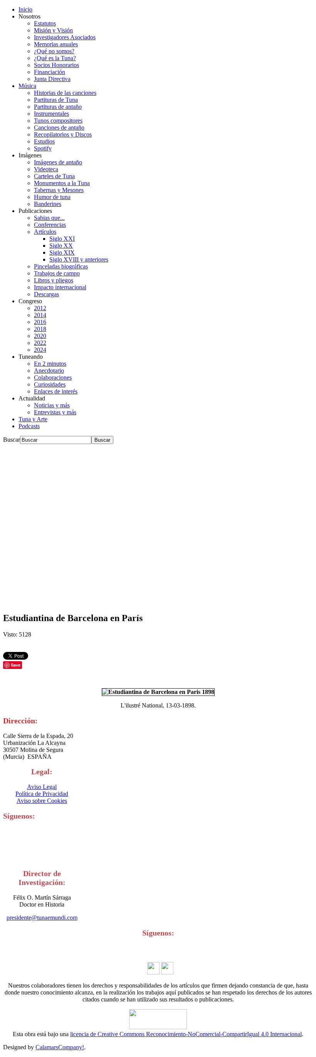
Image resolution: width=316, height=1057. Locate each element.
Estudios (44, 141)
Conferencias (50, 224)
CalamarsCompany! (59, 1047)
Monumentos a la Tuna (62, 183)
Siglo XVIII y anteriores (78, 259)
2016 (40, 322)
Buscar (11, 439)
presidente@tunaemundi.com (42, 917)
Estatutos (45, 23)
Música (27, 86)
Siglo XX (61, 245)
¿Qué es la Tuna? (55, 58)
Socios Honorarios (56, 65)
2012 (40, 308)
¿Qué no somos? (54, 51)
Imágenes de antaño (58, 162)
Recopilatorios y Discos (63, 134)
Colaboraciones (53, 377)
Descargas (46, 294)
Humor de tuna (52, 197)
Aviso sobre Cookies (42, 800)
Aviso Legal (42, 786)
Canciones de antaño (59, 127)
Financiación (49, 72)
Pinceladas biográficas (61, 266)
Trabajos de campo (57, 273)
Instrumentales (51, 113)
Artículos (45, 231)
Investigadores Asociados (65, 37)
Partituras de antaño (58, 106)
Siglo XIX (62, 252)
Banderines (47, 204)
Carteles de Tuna (54, 176)
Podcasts (29, 426)
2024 (40, 349)
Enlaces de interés (55, 391)
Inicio (25, 9)
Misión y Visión (53, 30)
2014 (40, 315)
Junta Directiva (52, 79)
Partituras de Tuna (56, 99)
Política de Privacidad (41, 793)
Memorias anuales (56, 44)
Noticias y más (52, 405)
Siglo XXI (62, 238)
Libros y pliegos (53, 280)
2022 (40, 342)
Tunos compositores (58, 120)
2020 (40, 336)
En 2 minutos (50, 363)
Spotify (43, 148)
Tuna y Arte (32, 419)
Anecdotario (49, 370)
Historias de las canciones (65, 92)
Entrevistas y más (55, 412)
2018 (40, 329)
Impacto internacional (60, 287)
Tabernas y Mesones (59, 190)
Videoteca (46, 169)
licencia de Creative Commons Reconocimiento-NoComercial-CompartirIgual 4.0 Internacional (186, 1034)
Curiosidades (50, 384)
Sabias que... (49, 217)
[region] (158, 524)
